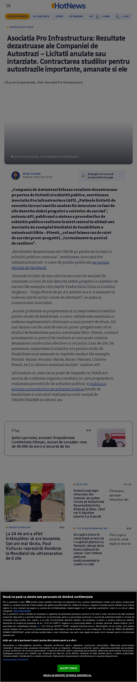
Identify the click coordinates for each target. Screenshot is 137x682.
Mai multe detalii (22, 610)
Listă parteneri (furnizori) (15, 659)
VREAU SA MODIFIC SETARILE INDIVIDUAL (67, 675)
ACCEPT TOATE (68, 668)
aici (38, 626)
